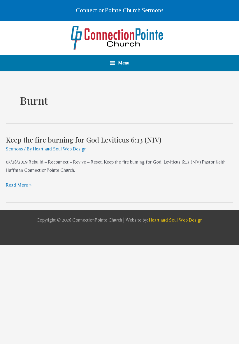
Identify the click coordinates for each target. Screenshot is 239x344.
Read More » (18, 185)
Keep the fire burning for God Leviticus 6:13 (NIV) (83, 139)
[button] (120, 10)
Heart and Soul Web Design (176, 220)
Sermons (14, 149)
